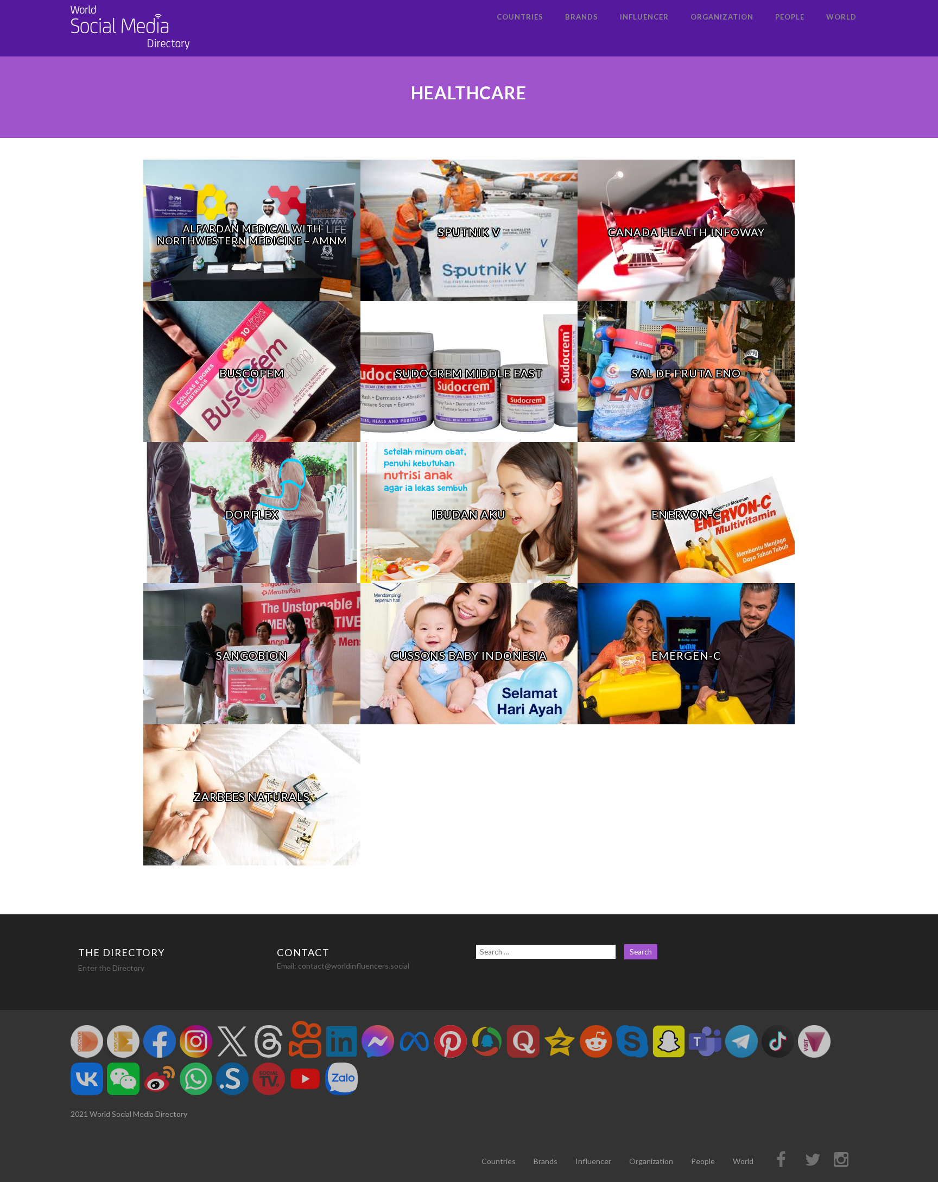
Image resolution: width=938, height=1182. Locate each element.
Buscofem (251, 373)
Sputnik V (469, 231)
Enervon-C (686, 514)
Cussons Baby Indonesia (469, 655)
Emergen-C (686, 655)
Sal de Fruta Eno (686, 373)
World (841, 16)
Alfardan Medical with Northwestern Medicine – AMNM (252, 234)
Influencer (644, 16)
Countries (520, 16)
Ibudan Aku (469, 514)
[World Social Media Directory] (130, 51)
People (789, 16)
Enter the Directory (111, 967)
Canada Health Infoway (686, 231)
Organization (721, 16)
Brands (581, 16)
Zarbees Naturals (252, 796)
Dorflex (252, 514)
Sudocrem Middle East (469, 373)
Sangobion (252, 655)
